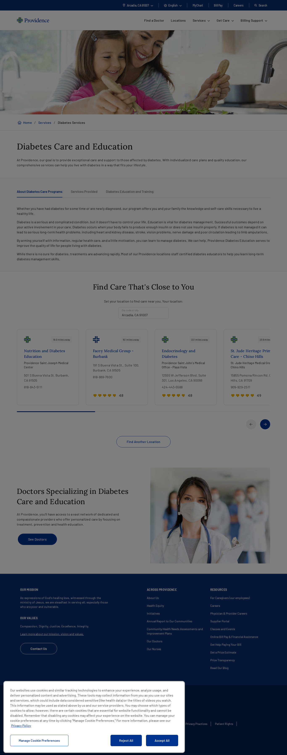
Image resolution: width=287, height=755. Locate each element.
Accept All (162, 740)
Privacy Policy (21, 725)
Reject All (126, 740)
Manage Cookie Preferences (39, 740)
